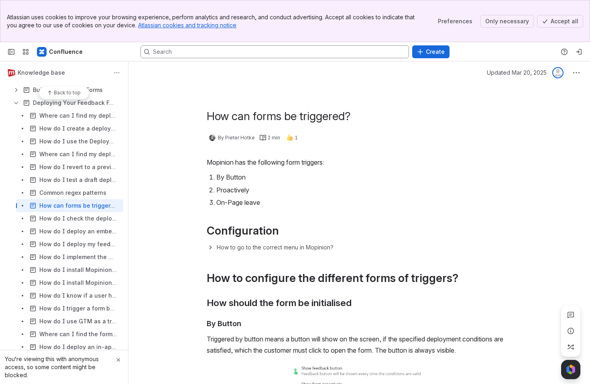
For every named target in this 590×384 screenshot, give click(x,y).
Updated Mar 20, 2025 (517, 72)
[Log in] (578, 51)
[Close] (118, 360)
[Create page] (570, 347)
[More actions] (117, 73)
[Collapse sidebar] (11, 51)
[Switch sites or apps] (25, 51)
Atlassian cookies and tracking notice (187, 25)
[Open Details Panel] (570, 331)
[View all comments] (570, 314)
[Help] (564, 51)
